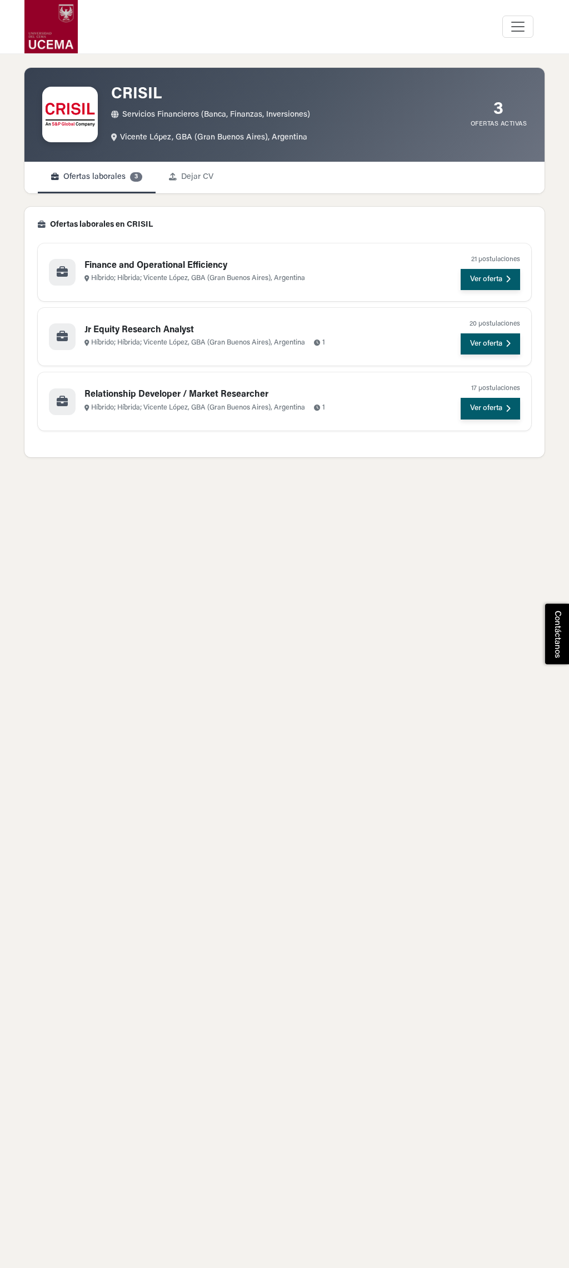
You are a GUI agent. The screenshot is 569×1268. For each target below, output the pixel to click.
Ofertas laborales (100, 177)
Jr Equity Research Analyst (139, 330)
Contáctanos (557, 634)
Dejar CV (197, 177)
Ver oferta (486, 279)
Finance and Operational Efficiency (155, 265)
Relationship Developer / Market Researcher (176, 394)
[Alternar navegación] (517, 27)
